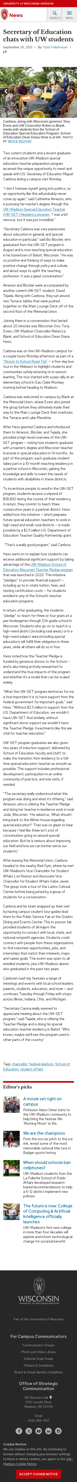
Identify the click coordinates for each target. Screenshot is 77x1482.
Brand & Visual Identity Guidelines (38, 1372)
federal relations (41, 1064)
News (15, 15)
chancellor (19, 1064)
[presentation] (5, 92)
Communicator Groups (38, 1345)
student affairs (31, 1069)
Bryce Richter (19, 141)
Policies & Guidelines (38, 1365)
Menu (69, 18)
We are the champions (44, 1133)
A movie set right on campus (42, 1101)
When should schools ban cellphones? (47, 1165)
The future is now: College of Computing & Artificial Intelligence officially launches (47, 1214)
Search (55, 18)
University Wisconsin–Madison (28, 3)
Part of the (39, 1319)
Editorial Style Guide (38, 1359)
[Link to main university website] (38, 1291)
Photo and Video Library (38, 1352)
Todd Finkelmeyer (55, 47)
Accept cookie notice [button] (38, 1474)
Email (38, 1416)
